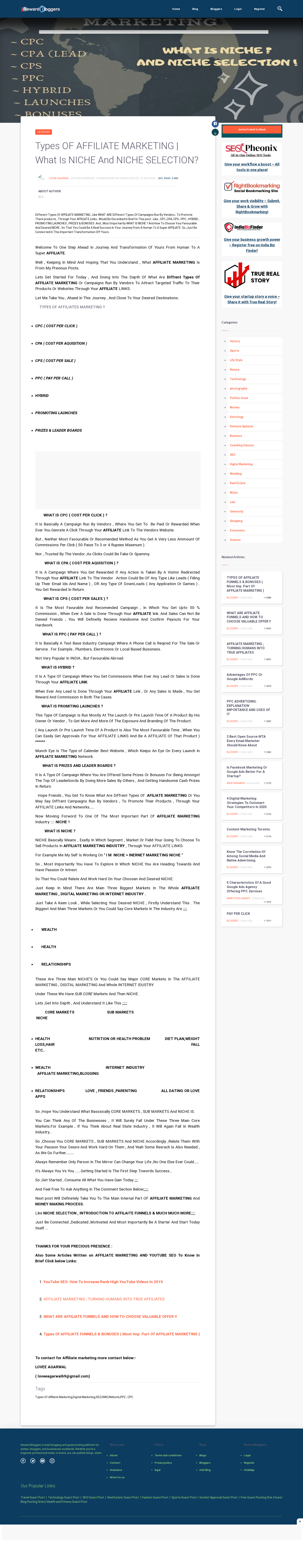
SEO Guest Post (93, 1497)
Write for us (117, 1477)
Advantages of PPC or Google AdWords (244, 677)
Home (176, 8)
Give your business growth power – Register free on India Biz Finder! (252, 245)
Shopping (236, 521)
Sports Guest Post (183, 1497)
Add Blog (205, 1469)
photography (238, 388)
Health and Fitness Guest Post (67, 1501)
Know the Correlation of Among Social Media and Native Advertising (246, 856)
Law (232, 502)
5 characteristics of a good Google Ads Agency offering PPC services (249, 887)
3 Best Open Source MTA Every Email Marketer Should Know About (246, 741)
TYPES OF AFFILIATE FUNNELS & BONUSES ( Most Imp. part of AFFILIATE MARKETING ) (245, 584)
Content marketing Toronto (248, 829)
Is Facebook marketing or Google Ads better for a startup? (247, 771)
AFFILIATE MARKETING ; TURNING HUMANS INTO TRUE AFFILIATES (103, 1299)
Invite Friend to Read (251, 129)
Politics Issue (239, 398)
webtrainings (236, 783)
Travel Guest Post (33, 1497)
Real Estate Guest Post (123, 1497)
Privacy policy (163, 1462)
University (236, 511)
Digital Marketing (241, 464)
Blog (195, 8)
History (235, 341)
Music (234, 492)
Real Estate (237, 483)
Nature (234, 369)
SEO (232, 454)
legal (157, 1469)
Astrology (236, 417)
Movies (235, 407)
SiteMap (249, 1469)
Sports (234, 350)
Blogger (232, 597)
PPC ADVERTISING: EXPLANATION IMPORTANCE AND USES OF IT (248, 707)
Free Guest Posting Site (256, 1497)
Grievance (116, 1469)
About (114, 1455)
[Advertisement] (118, 480)
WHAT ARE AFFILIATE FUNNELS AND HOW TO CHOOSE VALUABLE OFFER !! (249, 617)
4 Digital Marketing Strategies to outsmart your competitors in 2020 (247, 803)
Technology (238, 379)
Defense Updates (241, 426)
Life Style (236, 360)
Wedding (236, 473)
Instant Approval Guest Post (218, 1497)
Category (43, 132)
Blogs (202, 1455)
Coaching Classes (242, 445)
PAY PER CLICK (238, 914)
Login (238, 8)
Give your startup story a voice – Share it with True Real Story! (252, 299)
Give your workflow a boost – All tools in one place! (252, 167)
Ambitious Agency (238, 898)
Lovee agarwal (59, 178)
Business (236, 435)
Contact (115, 1462)
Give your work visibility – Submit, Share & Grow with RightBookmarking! (252, 206)
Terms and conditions (168, 1455)
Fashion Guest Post (155, 1497)
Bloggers (216, 8)
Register (259, 8)
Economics (237, 530)
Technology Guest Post (63, 1497)
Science (235, 539)
